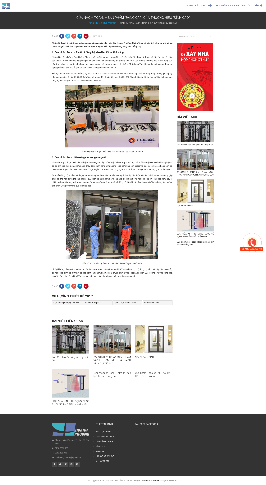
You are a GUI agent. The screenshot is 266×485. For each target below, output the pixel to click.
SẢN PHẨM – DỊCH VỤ (227, 5)
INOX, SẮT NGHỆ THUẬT (105, 456)
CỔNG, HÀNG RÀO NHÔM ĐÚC (107, 437)
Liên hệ (258, 5)
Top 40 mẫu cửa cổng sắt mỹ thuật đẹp (195, 144)
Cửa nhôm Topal (91, 302)
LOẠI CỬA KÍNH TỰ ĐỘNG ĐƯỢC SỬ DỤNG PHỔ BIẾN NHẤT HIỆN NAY (195, 235)
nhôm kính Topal (151, 302)
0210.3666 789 (61, 448)
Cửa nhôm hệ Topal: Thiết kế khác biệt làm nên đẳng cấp (112, 374)
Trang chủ (191, 5)
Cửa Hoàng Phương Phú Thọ (66, 302)
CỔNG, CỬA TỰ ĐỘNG (104, 432)
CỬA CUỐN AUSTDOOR (104, 442)
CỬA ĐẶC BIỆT (101, 446)
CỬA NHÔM (100, 451)
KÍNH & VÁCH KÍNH (102, 461)
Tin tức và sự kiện (108, 23)
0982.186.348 (61, 453)
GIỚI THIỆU (207, 5)
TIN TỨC (246, 5)
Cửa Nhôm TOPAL (145, 357)
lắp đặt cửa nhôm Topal (125, 302)
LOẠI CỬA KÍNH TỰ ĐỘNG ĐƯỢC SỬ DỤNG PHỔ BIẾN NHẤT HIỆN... (70, 403)
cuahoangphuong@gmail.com (68, 457)
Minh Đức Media (151, 480)
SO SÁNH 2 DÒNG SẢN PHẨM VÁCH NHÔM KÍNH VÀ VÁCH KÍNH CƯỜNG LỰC (112, 360)
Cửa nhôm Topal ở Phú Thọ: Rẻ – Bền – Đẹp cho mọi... (153, 374)
